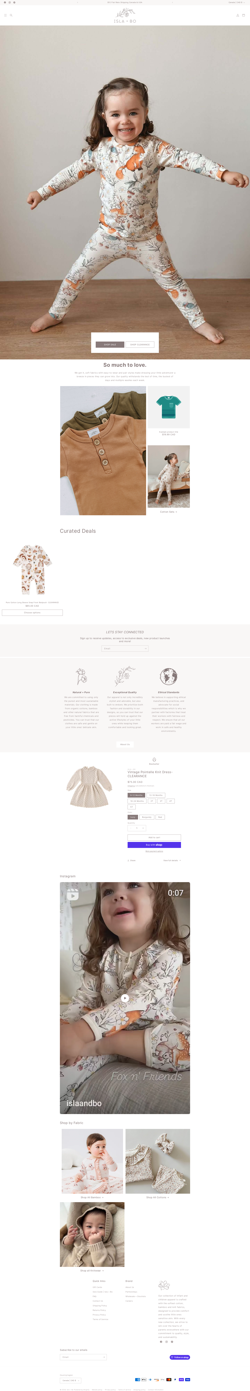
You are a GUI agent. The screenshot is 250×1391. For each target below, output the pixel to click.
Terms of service (124, 1390)
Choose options (32, 612)
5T (131, 807)
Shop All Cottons (156, 1197)
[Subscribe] (145, 649)
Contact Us (98, 1301)
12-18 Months (155, 795)
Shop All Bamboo (91, 1197)
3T (161, 801)
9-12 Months (136, 795)
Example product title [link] (168, 432)
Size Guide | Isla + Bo (103, 1292)
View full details (170, 860)
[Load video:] (125, 998)
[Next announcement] (172, 2)
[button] (5, 15)
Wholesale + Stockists (136, 1296)
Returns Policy (99, 1310)
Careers (129, 1301)
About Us (125, 744)
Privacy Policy (99, 1315)
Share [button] (133, 860)
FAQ (94, 1296)
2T (152, 801)
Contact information (155, 1390)
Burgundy (147, 817)
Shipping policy (139, 1390)
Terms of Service (100, 1319)
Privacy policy (110, 1390)
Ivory (132, 817)
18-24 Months (137, 801)
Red (160, 817)
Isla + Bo (70, 1390)
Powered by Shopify (81, 1390)
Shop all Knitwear (90, 1270)
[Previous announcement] (77, 2)
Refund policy (97, 1390)
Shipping (131, 786)
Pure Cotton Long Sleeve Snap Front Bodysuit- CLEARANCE (32, 602)
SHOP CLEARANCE (140, 344)
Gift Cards (97, 1287)
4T (170, 801)
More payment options (154, 851)
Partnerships (131, 1292)
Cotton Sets (167, 511)
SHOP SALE (110, 344)
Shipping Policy (100, 1305)
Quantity (131, 823)
